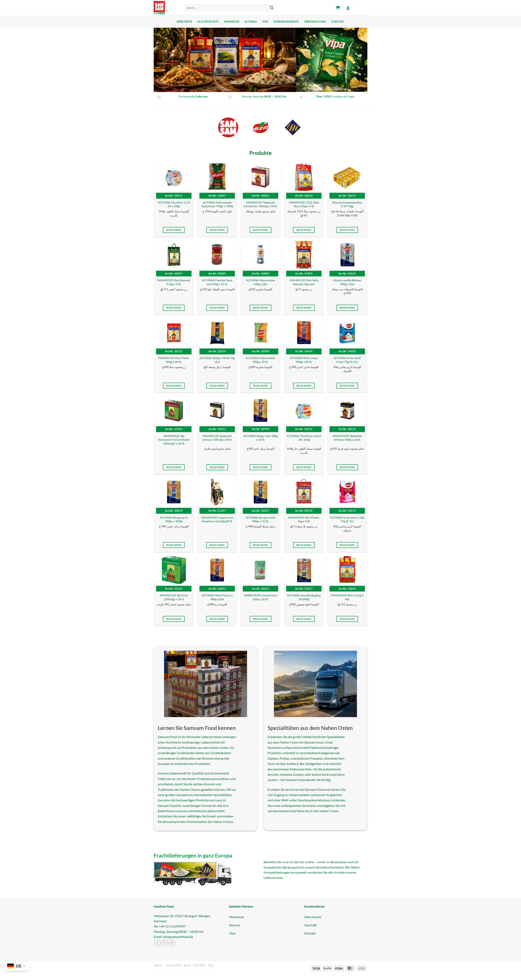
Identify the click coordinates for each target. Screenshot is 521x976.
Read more (173, 230)
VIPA (265, 21)
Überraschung (315, 21)
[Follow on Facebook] (157, 942)
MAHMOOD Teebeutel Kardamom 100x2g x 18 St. (260, 204)
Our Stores (173, 965)
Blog (187, 965)
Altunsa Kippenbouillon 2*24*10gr (347, 204)
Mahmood (231, 21)
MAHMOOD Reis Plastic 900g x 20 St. (173, 360)
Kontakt (338, 21)
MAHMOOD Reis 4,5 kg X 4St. (347, 597)
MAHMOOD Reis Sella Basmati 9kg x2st (304, 282)
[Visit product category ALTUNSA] (261, 127)
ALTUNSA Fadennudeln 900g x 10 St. (260, 360)
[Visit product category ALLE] (228, 127)
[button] (338, 7)
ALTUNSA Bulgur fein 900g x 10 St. (260, 437)
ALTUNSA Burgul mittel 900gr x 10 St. (261, 519)
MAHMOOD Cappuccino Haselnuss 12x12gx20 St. (217, 519)
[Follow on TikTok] (172, 942)
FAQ (211, 965)
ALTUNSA (251, 21)
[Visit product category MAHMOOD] (293, 127)
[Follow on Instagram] (164, 942)
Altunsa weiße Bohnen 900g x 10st (347, 282)
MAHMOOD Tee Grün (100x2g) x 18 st (174, 597)
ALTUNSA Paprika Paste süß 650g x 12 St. (217, 282)
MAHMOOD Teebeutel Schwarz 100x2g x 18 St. (217, 437)
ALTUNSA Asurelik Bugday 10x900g (304, 597)
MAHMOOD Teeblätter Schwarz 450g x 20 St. (347, 437)
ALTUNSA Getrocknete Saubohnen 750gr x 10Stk (217, 204)
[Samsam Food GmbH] (166, 7)
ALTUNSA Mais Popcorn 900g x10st (217, 597)
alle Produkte (208, 21)
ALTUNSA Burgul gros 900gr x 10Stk (174, 519)
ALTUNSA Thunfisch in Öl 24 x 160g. (174, 204)
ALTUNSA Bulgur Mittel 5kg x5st (217, 360)
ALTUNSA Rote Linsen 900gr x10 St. (304, 360)
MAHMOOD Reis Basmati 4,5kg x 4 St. (173, 282)
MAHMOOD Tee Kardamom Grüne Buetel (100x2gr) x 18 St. (174, 439)
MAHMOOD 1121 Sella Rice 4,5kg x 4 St (304, 204)
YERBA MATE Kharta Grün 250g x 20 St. (261, 597)
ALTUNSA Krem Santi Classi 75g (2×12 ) (347, 360)
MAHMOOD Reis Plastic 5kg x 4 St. (304, 519)
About (158, 965)
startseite (184, 21)
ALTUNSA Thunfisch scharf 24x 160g (304, 437)
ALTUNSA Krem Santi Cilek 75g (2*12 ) (347, 519)
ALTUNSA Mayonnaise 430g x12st (260, 282)
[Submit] (271, 7)
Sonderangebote (286, 21)
